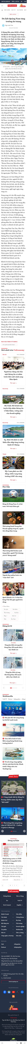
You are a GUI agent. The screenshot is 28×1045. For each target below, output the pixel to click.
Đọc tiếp (6, 487)
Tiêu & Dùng (15, 1)
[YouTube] (13, 994)
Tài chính (20, 10)
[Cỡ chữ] (17, 1043)
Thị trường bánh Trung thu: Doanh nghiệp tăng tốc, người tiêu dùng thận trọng (13, 529)
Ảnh (2, 946)
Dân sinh (4, 354)
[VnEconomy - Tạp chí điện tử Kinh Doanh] (13, 893)
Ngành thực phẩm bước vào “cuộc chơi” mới (12, 576)
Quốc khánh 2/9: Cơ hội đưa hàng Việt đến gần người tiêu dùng (13, 600)
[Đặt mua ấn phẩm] (22, 5)
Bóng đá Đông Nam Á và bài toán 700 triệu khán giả (12, 505)
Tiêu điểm (7, 10)
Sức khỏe (13, 642)
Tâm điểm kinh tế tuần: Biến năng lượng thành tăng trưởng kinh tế (12, 740)
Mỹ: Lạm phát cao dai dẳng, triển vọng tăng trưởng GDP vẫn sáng (13, 473)
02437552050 (7, 980)
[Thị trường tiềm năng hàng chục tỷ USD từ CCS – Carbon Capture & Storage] (12, 813)
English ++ (20, 907)
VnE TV (26, 1)
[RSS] (13, 998)
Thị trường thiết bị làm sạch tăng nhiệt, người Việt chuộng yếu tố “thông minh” (13, 553)
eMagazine (25, 698)
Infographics (17, 698)
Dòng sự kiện (13, 842)
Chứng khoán (5, 1)
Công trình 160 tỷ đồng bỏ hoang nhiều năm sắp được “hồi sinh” (12, 799)
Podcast (10, 698)
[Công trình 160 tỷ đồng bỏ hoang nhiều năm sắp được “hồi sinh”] (13, 787)
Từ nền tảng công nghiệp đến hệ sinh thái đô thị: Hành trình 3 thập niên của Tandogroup (13, 765)
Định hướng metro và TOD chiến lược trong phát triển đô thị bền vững (12, 861)
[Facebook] (4, 994)
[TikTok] (17, 994)
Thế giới (4, 454)
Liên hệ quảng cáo (13, 984)
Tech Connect (7, 907)
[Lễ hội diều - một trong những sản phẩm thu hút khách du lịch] (13, 49)
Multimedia (8, 696)
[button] (11, 687)
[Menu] (2, 1043)
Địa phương (5, 388)
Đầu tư (13, 10)
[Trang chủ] (2, 10)
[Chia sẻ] (25, 1043)
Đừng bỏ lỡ (7, 626)
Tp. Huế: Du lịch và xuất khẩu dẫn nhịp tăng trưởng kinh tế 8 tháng (13, 442)
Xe (21, 1)
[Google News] (21, 1043)
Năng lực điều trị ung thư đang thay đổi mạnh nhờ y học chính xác (13, 647)
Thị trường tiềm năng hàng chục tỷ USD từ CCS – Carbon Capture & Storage (11, 824)
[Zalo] (22, 994)
